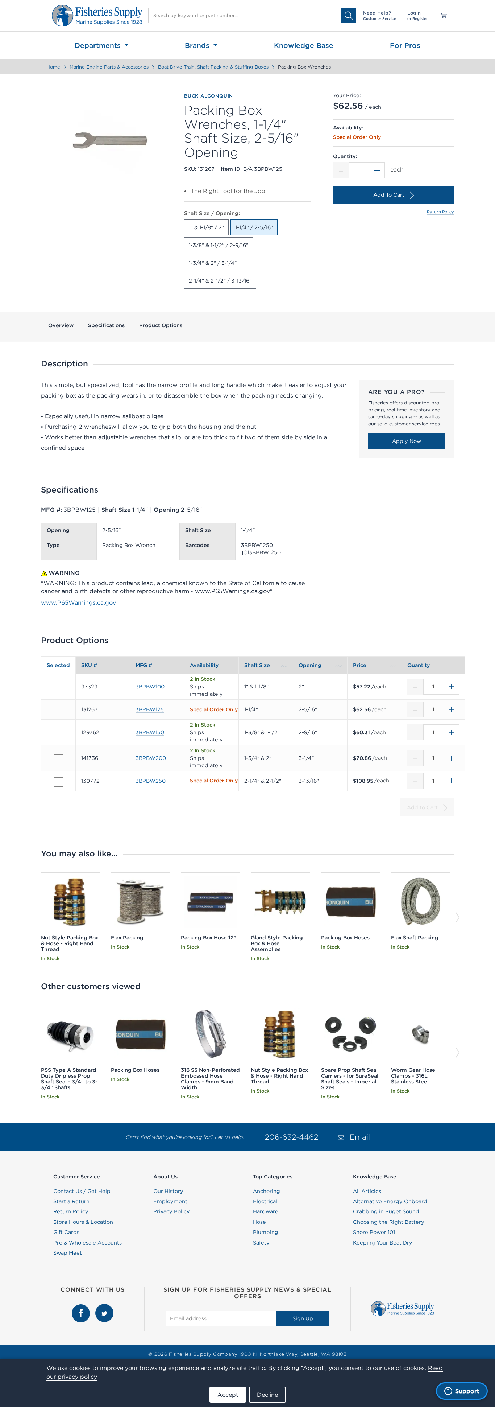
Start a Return (71, 1201)
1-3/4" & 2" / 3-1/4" (213, 263)
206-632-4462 (291, 1137)
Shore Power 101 (374, 1232)
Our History (168, 1191)
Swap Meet (67, 1253)
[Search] (348, 15)
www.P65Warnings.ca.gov (78, 602)
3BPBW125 (150, 709)
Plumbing (265, 1232)
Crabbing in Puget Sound (386, 1211)
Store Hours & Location (83, 1222)
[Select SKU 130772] (58, 782)
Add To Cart (388, 195)
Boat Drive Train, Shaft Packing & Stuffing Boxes (213, 67)
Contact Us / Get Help (82, 1191)
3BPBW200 (151, 758)
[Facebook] (81, 1308)
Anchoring (266, 1191)
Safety (261, 1242)
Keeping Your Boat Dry (382, 1242)
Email (360, 1137)
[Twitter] (104, 1308)
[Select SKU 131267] (58, 710)
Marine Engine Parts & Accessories (109, 67)
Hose (259, 1222)
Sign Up (302, 1318)
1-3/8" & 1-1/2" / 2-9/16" (218, 245)
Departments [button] (99, 45)
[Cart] (441, 15)
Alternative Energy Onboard (390, 1201)
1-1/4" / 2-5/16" (254, 227)
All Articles (367, 1191)
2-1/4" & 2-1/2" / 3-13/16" (220, 280)
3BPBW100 (150, 686)
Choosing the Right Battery (388, 1222)
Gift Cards (66, 1232)
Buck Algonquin (208, 96)
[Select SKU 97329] (58, 687)
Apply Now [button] (406, 441)
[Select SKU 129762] (58, 733)
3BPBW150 (150, 732)
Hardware (265, 1211)
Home (53, 67)
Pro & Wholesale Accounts (87, 1242)
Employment (170, 1201)
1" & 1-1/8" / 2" (206, 227)
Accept (227, 1394)
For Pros (405, 45)
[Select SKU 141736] (58, 759)
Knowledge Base (303, 45)
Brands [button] (198, 45)
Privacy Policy (171, 1211)
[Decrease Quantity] (341, 170)
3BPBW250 (151, 781)
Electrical (265, 1201)
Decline (267, 1394)
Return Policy (440, 211)
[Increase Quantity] (377, 170)
